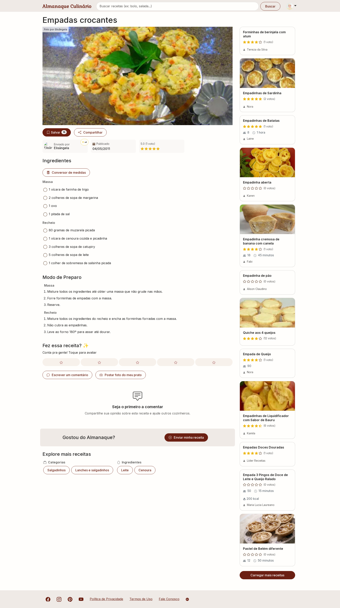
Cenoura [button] (145, 470)
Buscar (270, 6)
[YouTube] (81, 599)
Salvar (58, 132)
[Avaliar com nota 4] (175, 362)
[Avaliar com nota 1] (61, 362)
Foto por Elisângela (55, 29)
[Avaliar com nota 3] (137, 362)
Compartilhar (93, 132)
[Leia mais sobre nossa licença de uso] (187, 599)
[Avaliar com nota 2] (99, 362)
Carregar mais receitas (267, 575)
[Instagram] (59, 599)
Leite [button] (125, 470)
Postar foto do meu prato (123, 375)
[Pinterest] (70, 599)
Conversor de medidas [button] (69, 172)
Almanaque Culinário (66, 6)
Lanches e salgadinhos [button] (92, 470)
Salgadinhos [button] (56, 470)
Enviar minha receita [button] (189, 437)
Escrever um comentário (70, 375)
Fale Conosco (169, 599)
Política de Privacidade (106, 599)
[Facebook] (48, 599)
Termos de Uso (140, 599)
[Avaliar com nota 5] (214, 362)
